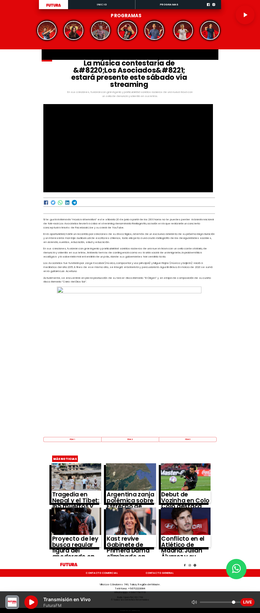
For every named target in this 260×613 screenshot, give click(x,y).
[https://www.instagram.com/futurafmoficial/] (214, 8)
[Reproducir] (245, 14)
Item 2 (130, 439)
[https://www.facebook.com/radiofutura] (208, 8)
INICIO (102, 4)
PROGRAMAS (169, 4)
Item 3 (188, 439)
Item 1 (72, 439)
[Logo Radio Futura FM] (53, 7)
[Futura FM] (47, 30)
